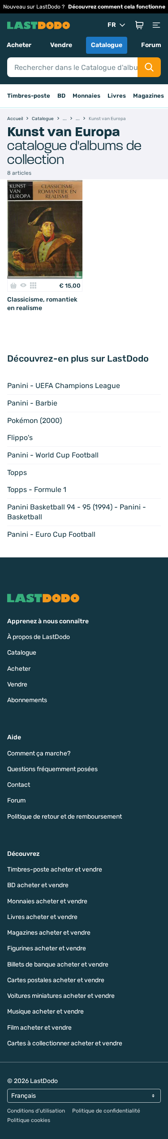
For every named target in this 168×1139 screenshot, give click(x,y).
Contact (18, 785)
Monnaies (86, 95)
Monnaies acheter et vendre (47, 901)
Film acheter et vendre (39, 1027)
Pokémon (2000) (34, 420)
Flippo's (20, 437)
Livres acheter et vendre (42, 917)
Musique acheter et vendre (45, 1011)
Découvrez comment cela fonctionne (116, 7)
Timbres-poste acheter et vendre (54, 869)
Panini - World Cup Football (53, 455)
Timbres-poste (28, 95)
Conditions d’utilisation (36, 1111)
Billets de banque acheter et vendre (57, 964)
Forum (151, 45)
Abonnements (27, 700)
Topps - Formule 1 (36, 489)
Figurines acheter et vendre (46, 948)
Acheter (19, 45)
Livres (117, 95)
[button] (139, 25)
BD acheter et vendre (38, 885)
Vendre (61, 45)
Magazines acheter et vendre (48, 932)
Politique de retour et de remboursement (64, 816)
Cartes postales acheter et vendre (55, 980)
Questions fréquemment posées (52, 769)
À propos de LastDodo (38, 637)
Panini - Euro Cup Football (51, 534)
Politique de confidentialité (106, 1111)
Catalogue (106, 45)
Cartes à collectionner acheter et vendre (64, 1043)
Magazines (148, 95)
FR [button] (112, 25)
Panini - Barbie (32, 403)
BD (61, 95)
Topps (17, 472)
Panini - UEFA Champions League (63, 385)
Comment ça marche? (38, 753)
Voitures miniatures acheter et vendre (61, 996)
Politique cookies (28, 1120)
